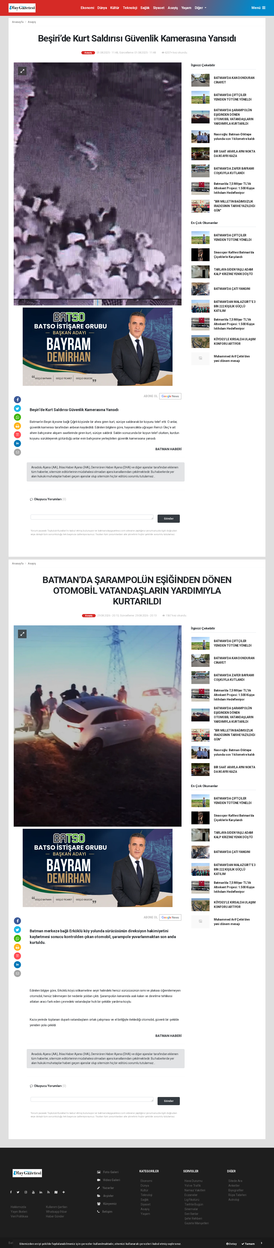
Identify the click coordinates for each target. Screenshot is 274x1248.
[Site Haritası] (58, 1192)
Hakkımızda (18, 1207)
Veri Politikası (19, 1216)
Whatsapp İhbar (56, 1211)
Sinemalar (191, 1209)
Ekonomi (87, 8)
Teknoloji (130, 8)
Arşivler (108, 1196)
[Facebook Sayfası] (12, 1192)
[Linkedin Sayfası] (43, 1192)
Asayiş (173, 8)
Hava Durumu (194, 1181)
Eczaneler (191, 1195)
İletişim (107, 1211)
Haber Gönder (55, 1216)
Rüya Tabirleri (237, 1195)
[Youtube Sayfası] (35, 1192)
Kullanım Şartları (56, 1207)
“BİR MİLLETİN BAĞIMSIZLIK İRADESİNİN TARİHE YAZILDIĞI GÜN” (234, 206)
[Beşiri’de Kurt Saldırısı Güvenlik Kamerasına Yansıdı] (98, 183)
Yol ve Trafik (193, 1185)
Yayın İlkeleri (19, 1211)
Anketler (234, 1185)
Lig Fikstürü (192, 1199)
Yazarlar (108, 1188)
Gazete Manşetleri (197, 1223)
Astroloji (233, 1199)
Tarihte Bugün (194, 1204)
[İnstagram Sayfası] (28, 1192)
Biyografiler (236, 1190)
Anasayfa (18, 22)
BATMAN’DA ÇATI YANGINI (232, 288)
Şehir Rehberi (193, 1218)
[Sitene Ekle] (65, 1192)
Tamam (249, 1243)
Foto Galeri (111, 1172)
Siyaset (158, 8)
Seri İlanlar (191, 1213)
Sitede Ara (235, 1181)
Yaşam (186, 8)
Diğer (199, 8)
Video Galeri (111, 1180)
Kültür (114, 8)
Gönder (169, 518)
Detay (233, 1243)
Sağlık (145, 8)
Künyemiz (110, 1203)
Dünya (102, 8)
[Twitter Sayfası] (20, 1192)
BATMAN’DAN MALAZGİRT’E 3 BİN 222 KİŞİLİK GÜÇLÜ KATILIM (235, 306)
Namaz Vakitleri (195, 1190)
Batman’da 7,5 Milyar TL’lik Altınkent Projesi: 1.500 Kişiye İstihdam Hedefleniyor (234, 188)
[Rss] (50, 1192)
